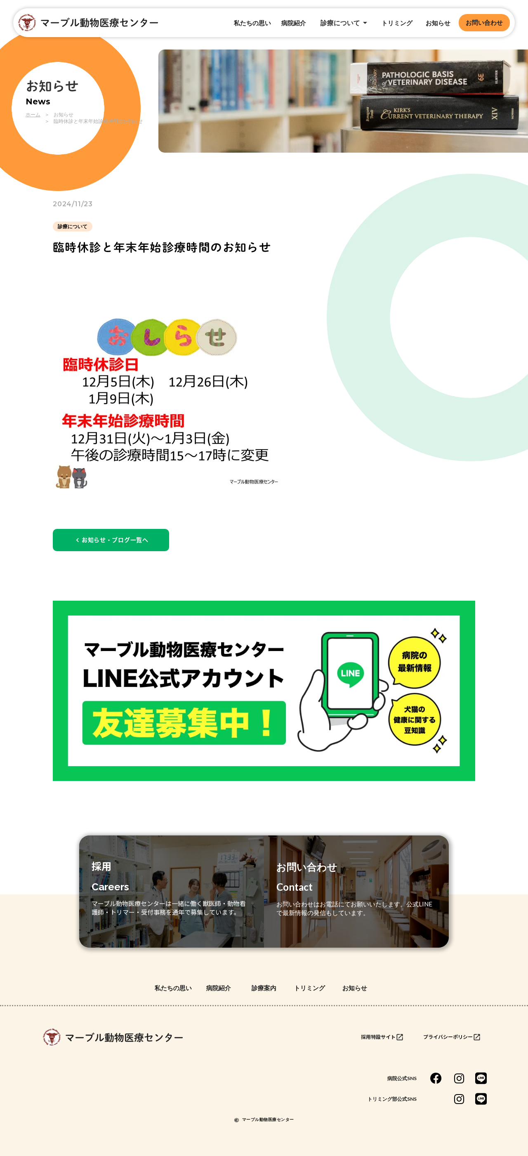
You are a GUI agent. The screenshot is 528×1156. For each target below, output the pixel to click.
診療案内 (264, 987)
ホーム (33, 114)
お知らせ (438, 22)
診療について (72, 226)
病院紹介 (293, 22)
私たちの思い (252, 22)
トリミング (397, 22)
